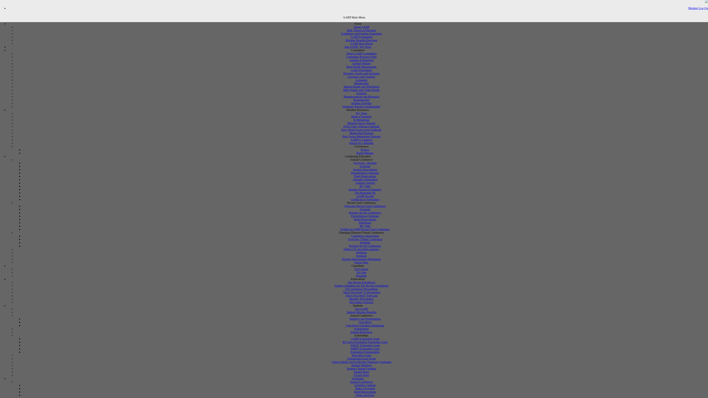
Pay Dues (361, 113)
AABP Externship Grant (365, 338)
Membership (361, 83)
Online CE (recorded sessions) (361, 249)
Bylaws (365, 149)
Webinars (361, 252)
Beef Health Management (361, 66)
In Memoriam (361, 119)
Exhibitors (358, 378)
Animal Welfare (361, 63)
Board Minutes (365, 153)
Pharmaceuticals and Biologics (361, 96)
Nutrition (361, 93)
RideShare (365, 222)
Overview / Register (365, 163)
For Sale (361, 272)
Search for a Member (361, 143)
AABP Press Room (361, 43)
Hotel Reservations (365, 176)
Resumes (361, 275)
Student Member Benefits (361, 312)
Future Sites (361, 262)
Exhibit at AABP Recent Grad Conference (365, 229)
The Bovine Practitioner (361, 282)
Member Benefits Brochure (361, 40)
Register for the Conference (365, 212)
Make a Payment (365, 388)
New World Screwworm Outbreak (361, 129)
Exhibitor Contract (365, 385)
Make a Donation (361, 116)
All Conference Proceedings (361, 289)
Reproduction (361, 100)
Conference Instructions (365, 236)
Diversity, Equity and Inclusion (361, 73)
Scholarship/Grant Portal (361, 358)
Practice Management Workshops (361, 259)
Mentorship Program (361, 133)
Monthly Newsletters (361, 299)
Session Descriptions (365, 169)
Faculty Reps (361, 375)
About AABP (361, 27)
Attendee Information (365, 179)
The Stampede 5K (365, 192)
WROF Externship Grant (365, 345)
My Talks (365, 186)
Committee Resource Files (361, 56)
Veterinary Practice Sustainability (361, 106)
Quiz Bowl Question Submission (365, 325)
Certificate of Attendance (365, 199)
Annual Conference (361, 381)
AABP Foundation (361, 37)
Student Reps (361, 371)
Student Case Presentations (365, 318)
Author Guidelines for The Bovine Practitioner (361, 285)
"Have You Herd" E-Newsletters (361, 292)
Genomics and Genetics (361, 76)
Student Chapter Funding (361, 368)
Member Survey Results (361, 123)
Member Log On (698, 8)
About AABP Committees (361, 53)
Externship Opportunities (365, 352)
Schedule (365, 166)
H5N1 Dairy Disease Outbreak (361, 126)
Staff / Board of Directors (361, 30)
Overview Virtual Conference (365, 239)
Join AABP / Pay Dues (357, 46)
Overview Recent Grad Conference (365, 206)
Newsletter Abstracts (361, 302)
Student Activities (361, 103)
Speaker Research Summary (365, 189)
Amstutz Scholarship (361, 60)
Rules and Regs (365, 395)
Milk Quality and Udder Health (361, 90)
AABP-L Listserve (361, 139)
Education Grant (361, 355)
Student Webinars (361, 365)
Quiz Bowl (365, 322)
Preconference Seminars (365, 172)
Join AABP (361, 308)
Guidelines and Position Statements (361, 33)
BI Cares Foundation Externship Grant (365, 342)
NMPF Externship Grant (365, 348)
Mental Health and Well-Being (361, 86)
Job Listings (361, 269)
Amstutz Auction (365, 182)
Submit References (361, 332)
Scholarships (361, 328)
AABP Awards (365, 196)
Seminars (361, 255)
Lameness (361, 80)
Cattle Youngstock (361, 70)
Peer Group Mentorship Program (361, 136)
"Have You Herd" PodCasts (361, 295)
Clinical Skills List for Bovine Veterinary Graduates (361, 362)
